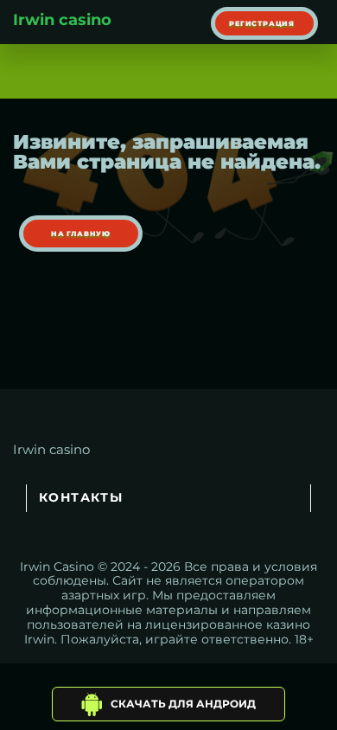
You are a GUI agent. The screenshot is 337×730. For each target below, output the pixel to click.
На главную (81, 233)
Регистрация (262, 23)
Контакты (81, 497)
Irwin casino (62, 19)
